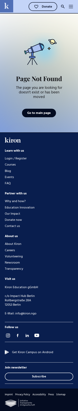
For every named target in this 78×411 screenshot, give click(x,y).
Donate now (13, 220)
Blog (8, 171)
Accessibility (39, 394)
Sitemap (60, 394)
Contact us (12, 226)
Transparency (14, 269)
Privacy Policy (22, 394)
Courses (10, 165)
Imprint (9, 394)
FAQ (8, 183)
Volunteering (14, 256)
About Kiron (13, 244)
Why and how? (15, 201)
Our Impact (12, 214)
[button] (70, 6)
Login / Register (16, 158)
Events (9, 177)
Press (51, 394)
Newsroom (12, 263)
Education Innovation (20, 207)
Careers (10, 250)
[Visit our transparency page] (20, 403)
